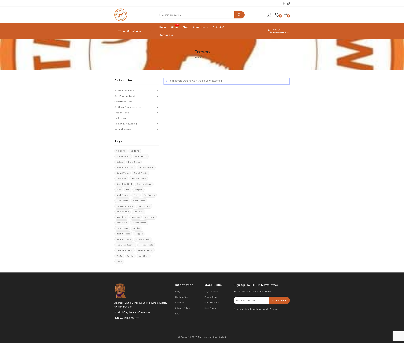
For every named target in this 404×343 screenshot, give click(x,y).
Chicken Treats (138, 178)
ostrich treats (139, 223)
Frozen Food (121, 112)
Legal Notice (211, 291)
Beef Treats (141, 156)
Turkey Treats (146, 245)
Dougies (138, 190)
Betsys (119, 162)
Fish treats (149, 195)
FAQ (177, 313)
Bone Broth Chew (125, 167)
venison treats (145, 250)
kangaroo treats (124, 206)
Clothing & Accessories (127, 107)
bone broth (134, 162)
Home (198, 57)
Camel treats (140, 173)
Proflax (136, 228)
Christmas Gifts (123, 101)
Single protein (143, 239)
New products (212, 302)
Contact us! (181, 297)
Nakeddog (121, 217)
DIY (127, 190)
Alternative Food (124, 90)
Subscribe (279, 300)
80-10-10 (135, 151)
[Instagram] (288, 3)
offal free (121, 223)
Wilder (130, 256)
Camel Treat (122, 173)
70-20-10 (120, 151)
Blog (177, 291)
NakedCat (138, 212)
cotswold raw (144, 184)
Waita (119, 256)
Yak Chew (143, 256)
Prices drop (210, 297)
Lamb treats (144, 206)
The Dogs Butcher (125, 245)
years (119, 261)
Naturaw (135, 217)
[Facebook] (284, 3)
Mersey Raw (122, 212)
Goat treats (139, 201)
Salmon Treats (123, 239)
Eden (136, 195)
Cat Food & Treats (125, 96)
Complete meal (124, 184)
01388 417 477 (281, 32)
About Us (180, 302)
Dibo (118, 190)
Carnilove (121, 178)
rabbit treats (123, 234)
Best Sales (210, 308)
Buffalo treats (146, 167)
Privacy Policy (182, 308)
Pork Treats (122, 228)
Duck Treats (122, 195)
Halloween (120, 118)
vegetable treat (124, 250)
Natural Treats (122, 129)
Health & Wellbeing (125, 123)
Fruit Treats (122, 201)
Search (239, 14)
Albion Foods (123, 156)
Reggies (139, 234)
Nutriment (150, 217)
